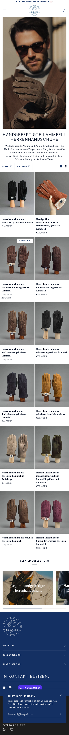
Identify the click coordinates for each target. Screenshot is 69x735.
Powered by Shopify (14, 725)
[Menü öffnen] (7, 10)
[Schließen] (62, 695)
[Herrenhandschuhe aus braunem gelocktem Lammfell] (17, 512)
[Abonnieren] (58, 714)
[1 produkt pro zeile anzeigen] (61, 166)
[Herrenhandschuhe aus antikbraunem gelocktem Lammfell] (17, 323)
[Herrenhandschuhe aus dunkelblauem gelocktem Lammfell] (17, 385)
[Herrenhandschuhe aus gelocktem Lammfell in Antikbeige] (17, 447)
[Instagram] (10, 687)
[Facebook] (4, 687)
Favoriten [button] (8, 645)
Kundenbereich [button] (12, 655)
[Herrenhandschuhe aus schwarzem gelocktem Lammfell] (17, 193)
